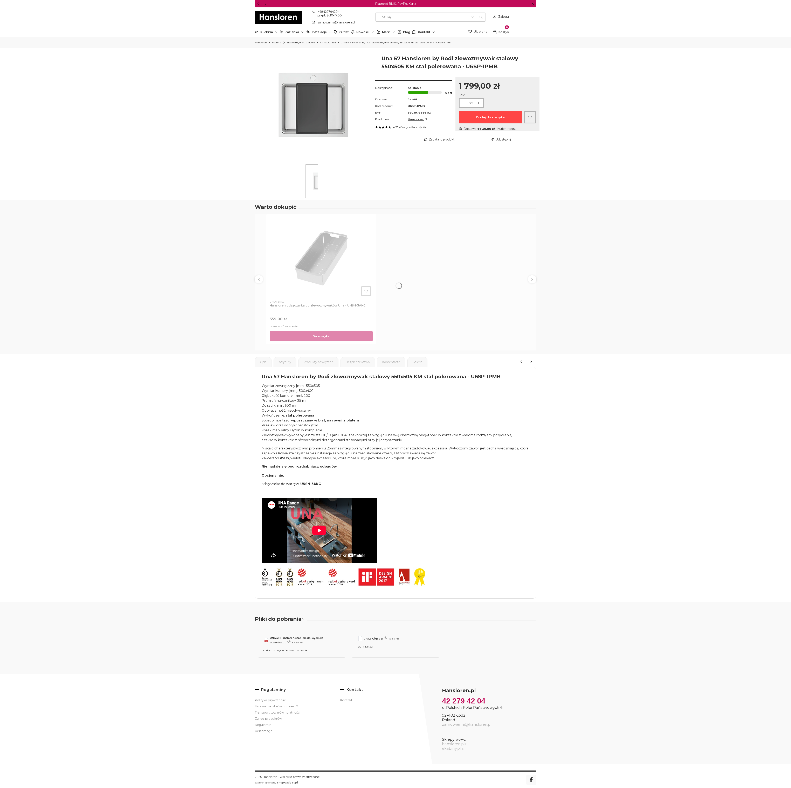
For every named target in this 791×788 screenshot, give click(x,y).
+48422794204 (328, 12)
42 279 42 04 (463, 701)
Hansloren (261, 42)
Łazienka (292, 32)
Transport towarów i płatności (277, 712)
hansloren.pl (453, 744)
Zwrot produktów (268, 719)
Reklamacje (263, 731)
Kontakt (424, 32)
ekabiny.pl (451, 748)
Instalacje (319, 32)
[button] (532, 4)
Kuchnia (266, 32)
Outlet (344, 32)
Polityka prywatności (270, 700)
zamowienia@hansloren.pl (336, 22)
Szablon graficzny (276, 782)
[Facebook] (531, 780)
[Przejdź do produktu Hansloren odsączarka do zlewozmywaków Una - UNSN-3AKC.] (321, 258)
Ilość (462, 95)
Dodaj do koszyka (490, 117)
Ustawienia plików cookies (275, 706)
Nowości (363, 32)
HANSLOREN (328, 42)
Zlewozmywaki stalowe (301, 42)
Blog (406, 32)
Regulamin (263, 725)
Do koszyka (321, 336)
